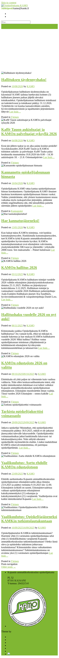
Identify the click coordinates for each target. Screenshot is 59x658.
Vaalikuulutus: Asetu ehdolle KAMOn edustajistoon (24, 465)
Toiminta (12, 639)
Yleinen (15, 117)
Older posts (8, 567)
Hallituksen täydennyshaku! (23, 80)
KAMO (31, 86)
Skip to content (8, 2)
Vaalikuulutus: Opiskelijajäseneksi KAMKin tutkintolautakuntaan (29, 519)
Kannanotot (17, 211)
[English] (13, 654)
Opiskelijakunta (15, 645)
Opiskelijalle (14, 642)
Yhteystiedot (14, 651)
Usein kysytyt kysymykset (21, 648)
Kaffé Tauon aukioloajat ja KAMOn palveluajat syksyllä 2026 (29, 131)
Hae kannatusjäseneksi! (20, 221)
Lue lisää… (15, 111)
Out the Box (18, 631)
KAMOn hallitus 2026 (19, 267)
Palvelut (12, 637)
